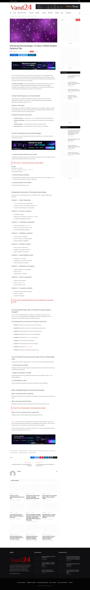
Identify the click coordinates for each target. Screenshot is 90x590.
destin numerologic (13, 450)
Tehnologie (68, 12)
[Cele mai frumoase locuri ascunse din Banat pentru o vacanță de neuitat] (17, 528)
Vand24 (15, 51)
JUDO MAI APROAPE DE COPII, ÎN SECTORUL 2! (74, 76)
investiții (51, 375)
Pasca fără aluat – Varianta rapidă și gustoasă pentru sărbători (49, 516)
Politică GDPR (52, 582)
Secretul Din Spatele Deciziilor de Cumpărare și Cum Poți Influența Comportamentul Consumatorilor (74, 132)
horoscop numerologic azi (42, 450)
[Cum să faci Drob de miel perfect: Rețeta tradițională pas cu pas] (17, 506)
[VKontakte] (5, 73)
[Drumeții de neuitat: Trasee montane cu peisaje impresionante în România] (33, 488)
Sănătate (57, 12)
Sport (62, 12)
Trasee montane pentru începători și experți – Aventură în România (32, 538)
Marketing (50, 12)
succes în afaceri (28, 346)
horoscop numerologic (32, 450)
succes (36, 205)
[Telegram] (5, 76)
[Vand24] (21, 6)
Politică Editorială (62, 582)
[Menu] (10, 13)
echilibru (28, 429)
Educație (37, 12)
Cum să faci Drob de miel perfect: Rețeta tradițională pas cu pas (16, 516)
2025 (15, 314)
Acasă (14, 12)
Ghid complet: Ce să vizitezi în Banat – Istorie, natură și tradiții (49, 497)
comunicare (27, 225)
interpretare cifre (52, 450)
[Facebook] (5, 64)
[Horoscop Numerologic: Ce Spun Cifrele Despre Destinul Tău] (33, 30)
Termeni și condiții (31, 582)
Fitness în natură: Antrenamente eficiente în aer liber (17, 497)
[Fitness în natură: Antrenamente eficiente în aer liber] (17, 488)
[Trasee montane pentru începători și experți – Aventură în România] (33, 528)
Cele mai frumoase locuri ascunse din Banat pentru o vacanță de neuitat (16, 538)
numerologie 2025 (13, 452)
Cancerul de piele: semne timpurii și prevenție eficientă (74, 90)
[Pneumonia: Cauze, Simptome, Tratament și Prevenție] (63, 97)
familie (21, 258)
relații (34, 216)
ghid (13, 85)
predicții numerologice (23, 452)
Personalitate (16, 203)
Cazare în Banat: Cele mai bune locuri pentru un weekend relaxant (48, 538)
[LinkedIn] (5, 70)
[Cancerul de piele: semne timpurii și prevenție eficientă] (63, 91)
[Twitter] (5, 67)
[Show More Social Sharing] (37, 55)
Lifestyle (44, 12)
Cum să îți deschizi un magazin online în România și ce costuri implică (74, 83)
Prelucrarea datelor (43, 582)
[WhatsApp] (5, 79)
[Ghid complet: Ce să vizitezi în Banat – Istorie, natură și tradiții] (49, 488)
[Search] (79, 13)
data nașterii (32, 118)
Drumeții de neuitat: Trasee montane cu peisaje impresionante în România (32, 497)
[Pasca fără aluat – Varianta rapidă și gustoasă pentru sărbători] (49, 506)
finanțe (22, 282)
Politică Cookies (21, 582)
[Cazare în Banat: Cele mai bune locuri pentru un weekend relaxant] (49, 528)
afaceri (18, 282)
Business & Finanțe (22, 12)
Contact (71, 582)
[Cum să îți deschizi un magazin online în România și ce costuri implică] (63, 83)
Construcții (31, 12)
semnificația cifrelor (32, 452)
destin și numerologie (23, 450)
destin (30, 102)
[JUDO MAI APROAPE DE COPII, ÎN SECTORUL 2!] (63, 77)
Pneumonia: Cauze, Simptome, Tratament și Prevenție (73, 97)
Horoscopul (14, 421)
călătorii (29, 337)
